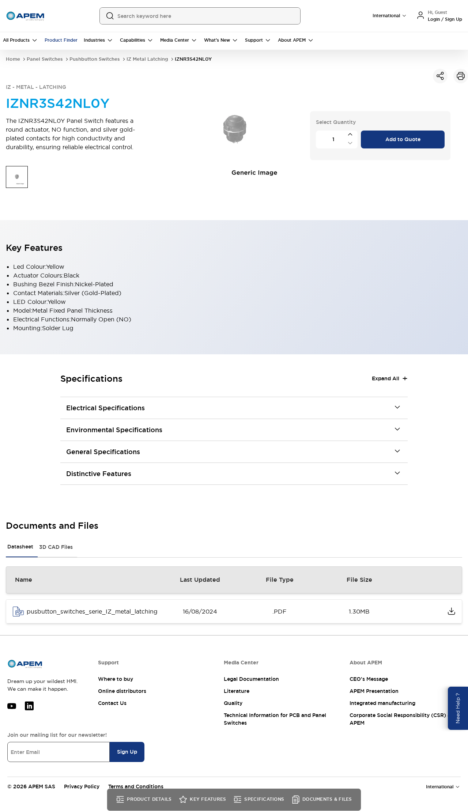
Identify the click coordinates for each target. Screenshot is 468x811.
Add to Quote (402, 139)
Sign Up (127, 751)
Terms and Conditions (135, 786)
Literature (236, 691)
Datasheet (20, 546)
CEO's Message (369, 679)
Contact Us (112, 703)
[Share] (440, 76)
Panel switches (45, 59)
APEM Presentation (374, 691)
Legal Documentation (251, 679)
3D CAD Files (56, 547)
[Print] (460, 76)
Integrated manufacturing (382, 703)
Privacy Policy (81, 786)
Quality (233, 703)
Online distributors (122, 691)
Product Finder (61, 40)
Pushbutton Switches (94, 59)
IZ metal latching (147, 59)
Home (13, 59)
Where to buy (115, 679)
